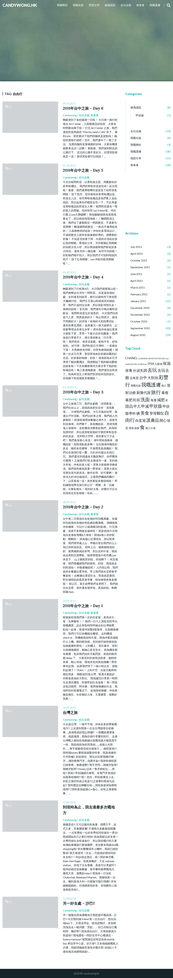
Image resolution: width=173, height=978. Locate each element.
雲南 (131, 428)
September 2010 (140, 328)
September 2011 (140, 267)
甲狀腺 (140, 115)
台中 (143, 377)
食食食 (140, 5)
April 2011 (136, 280)
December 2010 (139, 307)
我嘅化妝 (78, 5)
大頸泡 (152, 378)
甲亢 (137, 406)
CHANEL (131, 358)
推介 (163, 385)
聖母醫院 (157, 413)
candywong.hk (20, 5)
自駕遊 (140, 420)
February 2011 (138, 294)
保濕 (166, 363)
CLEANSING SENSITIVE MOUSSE (151, 358)
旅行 (156, 392)
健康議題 (110, 5)
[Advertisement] (135, 204)
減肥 (161, 399)
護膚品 (152, 420)
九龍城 (158, 363)
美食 (144, 413)
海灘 (153, 400)
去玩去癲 (125, 5)
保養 (128, 370)
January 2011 (138, 301)
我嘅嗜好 (62, 5)
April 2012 (136, 253)
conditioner (142, 364)
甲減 (145, 406)
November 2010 (140, 314)
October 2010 (138, 321)
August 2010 (137, 335)
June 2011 (136, 274)
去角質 (134, 378)
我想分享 (94, 5)
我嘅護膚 (155, 5)
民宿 (136, 400)
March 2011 (137, 287)
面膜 (136, 428)
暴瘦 (164, 393)
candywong (70, 115)
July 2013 (136, 246)
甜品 (129, 406)
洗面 (145, 399)
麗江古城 (150, 428)
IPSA (151, 363)
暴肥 (128, 400)
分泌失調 (140, 370)
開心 (163, 420)
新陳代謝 (143, 393)
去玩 (152, 370)
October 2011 (138, 260)
